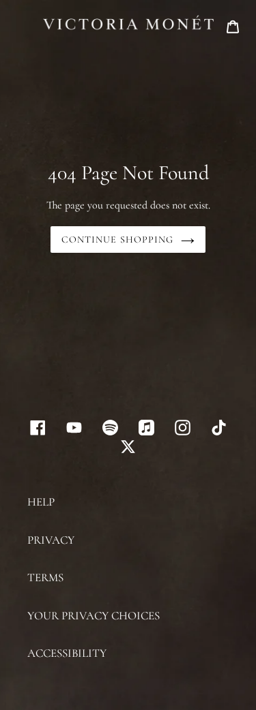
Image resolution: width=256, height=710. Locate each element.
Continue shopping (117, 239)
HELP (41, 502)
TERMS (45, 577)
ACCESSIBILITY (66, 653)
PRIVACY (50, 540)
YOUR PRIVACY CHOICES (93, 615)
